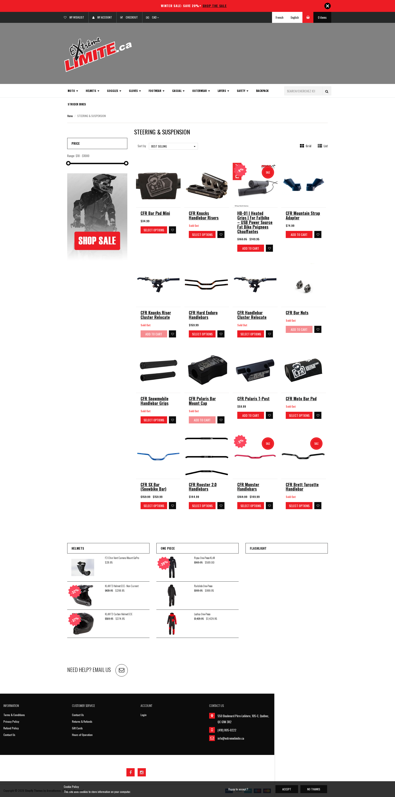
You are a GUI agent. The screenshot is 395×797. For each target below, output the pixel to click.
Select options (154, 229)
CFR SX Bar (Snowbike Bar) (153, 486)
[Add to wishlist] (172, 229)
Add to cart (250, 248)
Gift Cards (77, 728)
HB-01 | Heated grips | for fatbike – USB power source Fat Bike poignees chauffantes (254, 222)
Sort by (142, 146)
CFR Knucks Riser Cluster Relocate (156, 315)
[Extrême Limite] (98, 54)
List (326, 146)
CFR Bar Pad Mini (155, 213)
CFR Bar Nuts (297, 313)
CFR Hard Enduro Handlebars (203, 315)
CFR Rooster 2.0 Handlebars (203, 486)
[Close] (327, 6)
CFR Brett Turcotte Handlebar (302, 486)
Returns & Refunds (82, 721)
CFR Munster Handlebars (248, 486)
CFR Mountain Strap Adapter (303, 215)
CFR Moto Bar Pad (301, 398)
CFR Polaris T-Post (253, 398)
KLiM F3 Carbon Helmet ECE (118, 614)
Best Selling (159, 146)
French (279, 17)
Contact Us (9, 735)
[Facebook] (130, 772)
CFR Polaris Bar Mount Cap (202, 401)
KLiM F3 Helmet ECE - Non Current (122, 586)
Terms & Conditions (14, 715)
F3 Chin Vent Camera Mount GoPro (122, 558)
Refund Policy (11, 728)
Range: (71, 156)
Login (144, 715)
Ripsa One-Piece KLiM (204, 558)
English (295, 17)
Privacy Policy (11, 721)
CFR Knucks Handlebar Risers (204, 215)
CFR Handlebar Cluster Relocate (252, 315)
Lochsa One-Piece (202, 614)
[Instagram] (142, 772)
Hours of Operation (82, 735)
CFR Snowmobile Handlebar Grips (154, 401)
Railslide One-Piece (203, 586)
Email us (102, 669)
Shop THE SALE (215, 5)
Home (70, 116)
